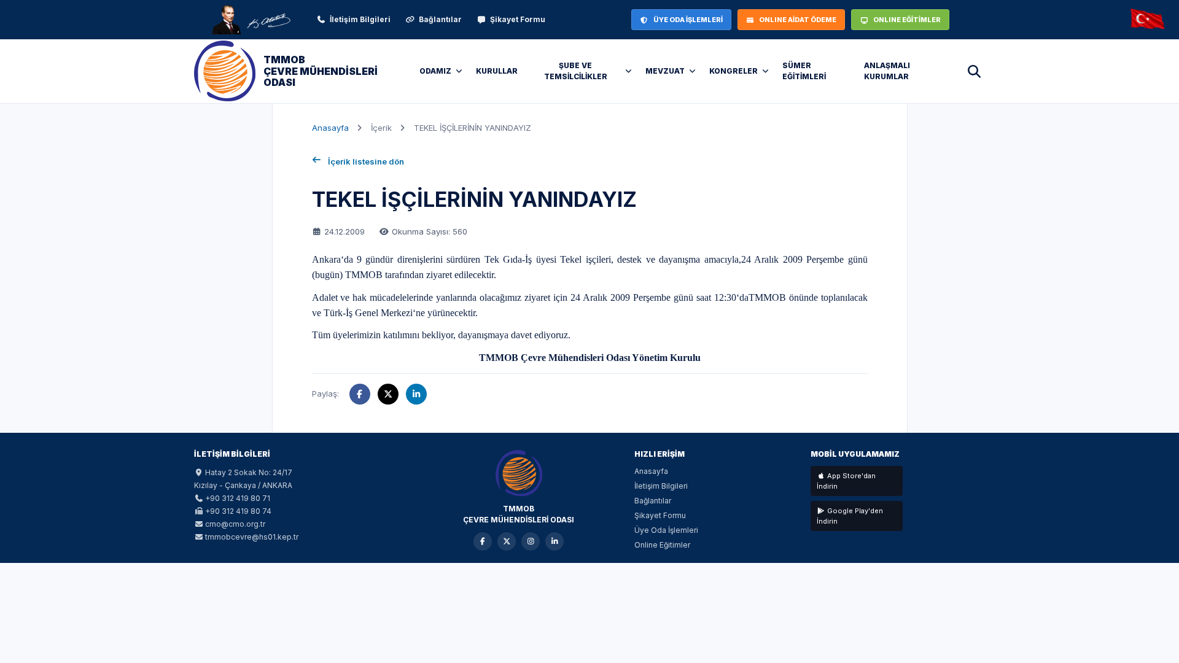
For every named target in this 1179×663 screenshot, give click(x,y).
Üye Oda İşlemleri (666, 530)
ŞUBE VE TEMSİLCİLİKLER (575, 71)
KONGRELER (733, 71)
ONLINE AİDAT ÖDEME (797, 19)
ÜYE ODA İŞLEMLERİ (688, 19)
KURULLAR (497, 71)
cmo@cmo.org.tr (235, 524)
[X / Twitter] (506, 541)
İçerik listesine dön (366, 161)
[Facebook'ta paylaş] (359, 394)
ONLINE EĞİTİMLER (907, 19)
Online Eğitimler (662, 544)
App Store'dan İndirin (846, 480)
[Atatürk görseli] (250, 19)
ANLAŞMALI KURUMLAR (887, 71)
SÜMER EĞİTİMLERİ (804, 71)
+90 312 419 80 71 (237, 498)
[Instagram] (530, 541)
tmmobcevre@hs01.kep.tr (251, 536)
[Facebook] (482, 541)
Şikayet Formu (517, 19)
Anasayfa (330, 128)
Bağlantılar (440, 19)
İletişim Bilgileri (360, 19)
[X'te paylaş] (388, 394)
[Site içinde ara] (974, 71)
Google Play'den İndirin (850, 515)
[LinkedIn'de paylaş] (416, 394)
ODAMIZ (435, 71)
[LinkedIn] (554, 541)
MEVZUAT (665, 71)
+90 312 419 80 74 (238, 511)
